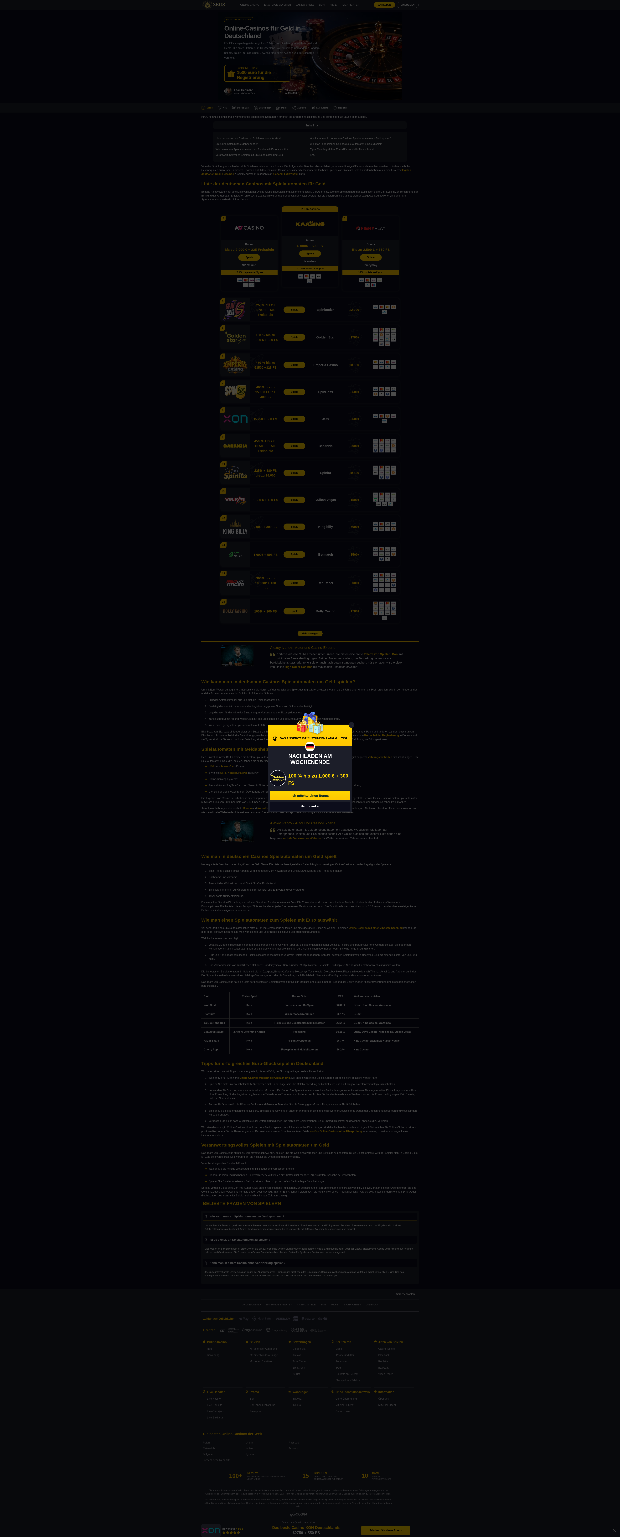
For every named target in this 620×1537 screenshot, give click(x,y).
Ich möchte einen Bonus (310, 795)
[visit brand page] (278, 778)
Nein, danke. (310, 806)
